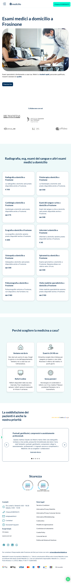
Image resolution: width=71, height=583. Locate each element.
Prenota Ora (7, 84)
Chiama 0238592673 (61, 4)
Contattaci (9, 520)
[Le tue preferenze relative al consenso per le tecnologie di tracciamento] (2, 437)
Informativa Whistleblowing (45, 517)
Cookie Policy (40, 532)
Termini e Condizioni (42, 505)
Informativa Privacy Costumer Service (48, 513)
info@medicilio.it (11, 516)
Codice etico (40, 520)
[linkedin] (12, 545)
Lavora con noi (6, 536)
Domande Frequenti (12, 524)
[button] (4, 4)
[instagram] (8, 545)
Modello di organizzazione (44, 524)
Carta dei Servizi (41, 536)
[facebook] (4, 545)
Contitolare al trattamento (44, 528)
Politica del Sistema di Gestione (46, 540)
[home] (30, 4)
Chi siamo (5, 532)
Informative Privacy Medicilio (45, 509)
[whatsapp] (16, 545)
